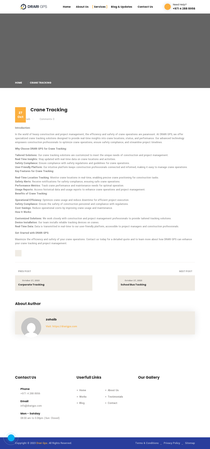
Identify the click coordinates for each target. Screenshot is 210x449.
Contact (112, 403)
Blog (82, 403)
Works (83, 396)
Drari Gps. (42, 443)
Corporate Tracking (31, 284)
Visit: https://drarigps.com (61, 326)
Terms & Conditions (147, 443)
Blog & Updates (121, 7)
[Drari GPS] (33, 6)
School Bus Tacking (133, 284)
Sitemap (190, 443)
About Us (82, 7)
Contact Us (145, 7)
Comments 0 (47, 119)
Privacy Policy (172, 443)
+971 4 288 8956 (30, 393)
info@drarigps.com (31, 406)
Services (100, 7)
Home (67, 7)
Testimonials (115, 396)
